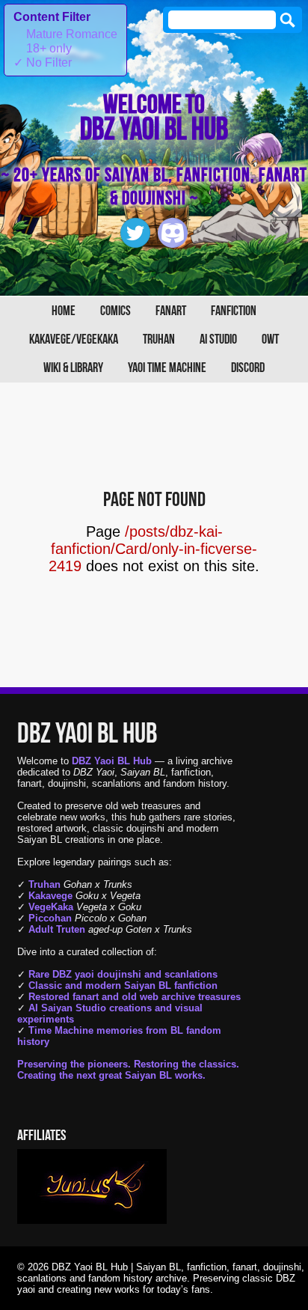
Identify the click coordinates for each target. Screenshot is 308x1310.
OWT (270, 339)
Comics (115, 311)
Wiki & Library (73, 368)
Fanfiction (233, 311)
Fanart (170, 311)
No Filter (42, 62)
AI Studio (218, 339)
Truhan (159, 339)
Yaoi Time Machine (167, 368)
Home (64, 311)
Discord (248, 368)
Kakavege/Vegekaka (73, 339)
